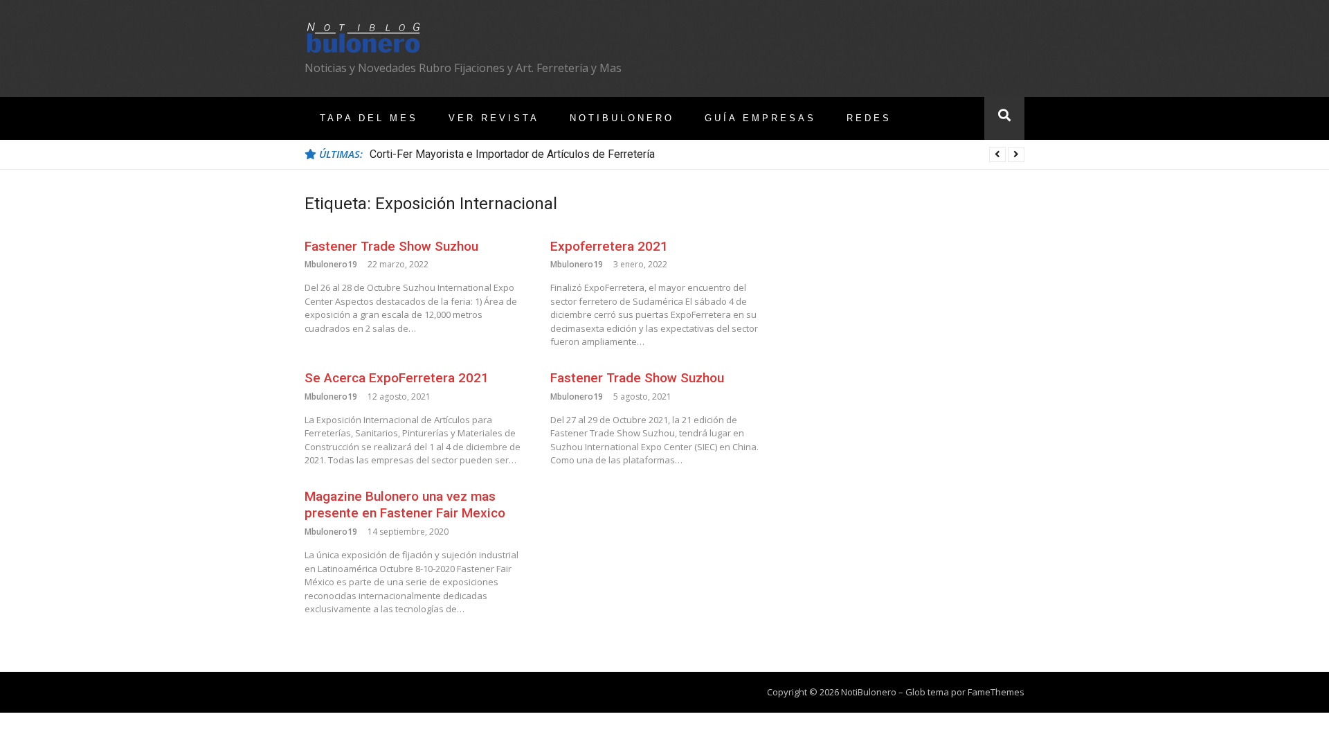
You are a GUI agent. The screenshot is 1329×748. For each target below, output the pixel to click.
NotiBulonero (622, 118)
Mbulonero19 (331, 264)
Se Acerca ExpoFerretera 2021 (397, 378)
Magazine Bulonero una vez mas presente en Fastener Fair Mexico (405, 505)
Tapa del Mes (369, 118)
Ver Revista (494, 118)
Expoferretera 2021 (609, 246)
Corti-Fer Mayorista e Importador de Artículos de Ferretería (512, 154)
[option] (697, 154)
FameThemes (996, 692)
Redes (869, 118)
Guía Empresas (760, 118)
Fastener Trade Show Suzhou (391, 246)
